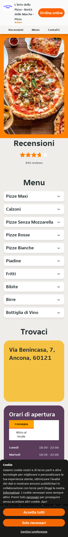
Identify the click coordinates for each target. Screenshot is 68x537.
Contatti (54, 30)
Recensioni (15, 30)
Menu (35, 30)
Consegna (21, 424)
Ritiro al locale (21, 434)
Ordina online (51, 12)
